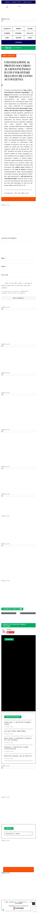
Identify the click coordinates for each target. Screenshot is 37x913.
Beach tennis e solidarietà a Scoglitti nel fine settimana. (18, 739)
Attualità (7, 28)
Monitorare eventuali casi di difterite (18, 756)
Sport (7, 37)
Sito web (4, 275)
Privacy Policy (17, 2)
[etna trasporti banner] (18, 346)
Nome (3, 258)
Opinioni (18, 33)
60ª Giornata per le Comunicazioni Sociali (18, 692)
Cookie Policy (27, 2)
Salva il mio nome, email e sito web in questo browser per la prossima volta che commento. (16, 285)
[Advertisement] (18, 218)
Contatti (8, 2)
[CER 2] (18, 496)
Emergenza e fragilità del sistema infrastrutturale (16, 748)
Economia (7, 33)
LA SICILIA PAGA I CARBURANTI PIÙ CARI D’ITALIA (17, 681)
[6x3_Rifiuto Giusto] (18, 375)
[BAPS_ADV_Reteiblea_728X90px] (18, 21)
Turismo (18, 37)
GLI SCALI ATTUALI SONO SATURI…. (15, 731)
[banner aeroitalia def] (18, 432)
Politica (30, 33)
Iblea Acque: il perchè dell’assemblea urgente (17, 723)
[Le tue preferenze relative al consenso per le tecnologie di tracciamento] (3, 910)
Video (30, 37)
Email (4, 266)
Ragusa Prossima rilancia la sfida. (17, 702)
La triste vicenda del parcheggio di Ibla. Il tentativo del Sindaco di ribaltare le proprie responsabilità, (18, 651)
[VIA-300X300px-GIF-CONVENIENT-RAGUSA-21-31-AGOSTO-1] (18, 309)
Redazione (9, 193)
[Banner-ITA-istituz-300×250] (18, 768)
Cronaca (18, 28)
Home (4, 56)
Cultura (30, 28)
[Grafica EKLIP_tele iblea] (18, 395)
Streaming (18, 42)
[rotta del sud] (18, 468)
